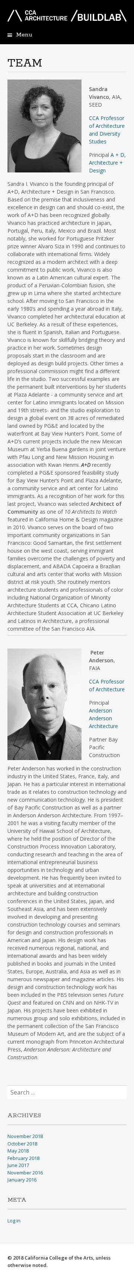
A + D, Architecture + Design (107, 162)
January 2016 (21, 1179)
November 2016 (25, 1172)
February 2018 (23, 1158)
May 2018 (18, 1150)
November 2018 (25, 1136)
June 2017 (18, 1165)
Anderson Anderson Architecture (103, 718)
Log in (13, 1220)
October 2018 (22, 1143)
